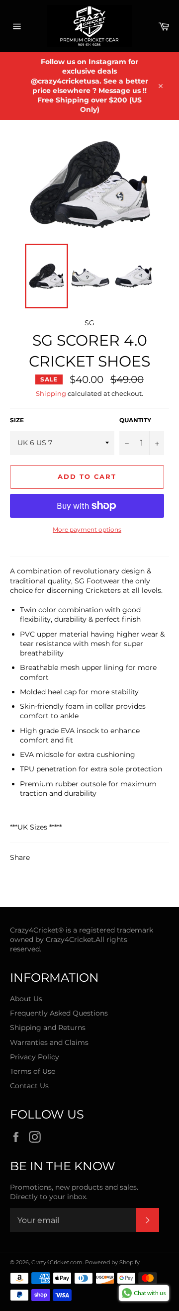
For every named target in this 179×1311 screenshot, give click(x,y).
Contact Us (29, 1085)
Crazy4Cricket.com (57, 1262)
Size (17, 420)
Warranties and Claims (49, 1042)
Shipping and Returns (48, 1027)
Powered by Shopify (112, 1262)
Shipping (51, 393)
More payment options (87, 529)
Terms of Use (32, 1071)
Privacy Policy (34, 1056)
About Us (26, 998)
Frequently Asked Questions (59, 1013)
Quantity (135, 420)
